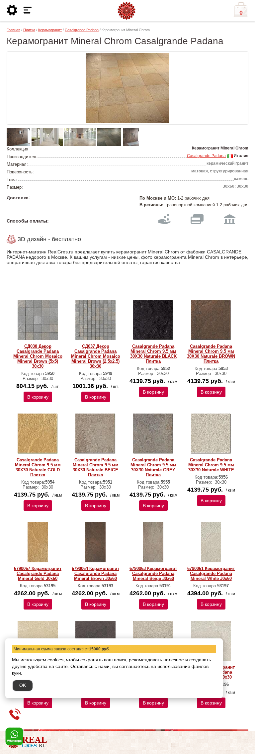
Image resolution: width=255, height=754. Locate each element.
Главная (13, 30)
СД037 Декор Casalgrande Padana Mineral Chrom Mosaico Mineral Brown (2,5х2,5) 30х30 (95, 356)
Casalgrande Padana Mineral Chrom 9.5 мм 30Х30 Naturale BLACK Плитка (153, 354)
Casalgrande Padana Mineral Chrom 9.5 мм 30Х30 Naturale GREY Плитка (153, 467)
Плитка (29, 30)
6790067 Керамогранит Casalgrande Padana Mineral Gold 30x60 (37, 573)
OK (22, 685)
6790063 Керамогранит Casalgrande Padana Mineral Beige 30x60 (153, 573)
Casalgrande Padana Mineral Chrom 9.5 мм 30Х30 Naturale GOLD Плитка (38, 467)
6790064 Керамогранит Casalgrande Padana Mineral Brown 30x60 (95, 573)
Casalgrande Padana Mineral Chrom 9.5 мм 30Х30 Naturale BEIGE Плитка (96, 467)
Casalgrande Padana (82, 30)
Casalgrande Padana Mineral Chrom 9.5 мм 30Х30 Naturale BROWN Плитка (211, 354)
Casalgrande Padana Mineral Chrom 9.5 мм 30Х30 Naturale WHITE (211, 464)
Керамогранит (50, 30)
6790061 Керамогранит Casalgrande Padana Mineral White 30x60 (211, 573)
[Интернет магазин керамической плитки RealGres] (126, 11)
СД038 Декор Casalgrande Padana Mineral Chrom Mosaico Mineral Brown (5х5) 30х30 (37, 356)
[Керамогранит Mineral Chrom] (127, 88)
